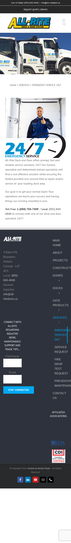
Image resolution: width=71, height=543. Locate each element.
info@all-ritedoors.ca (50, 2)
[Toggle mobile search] (64, 24)
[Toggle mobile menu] (64, 20)
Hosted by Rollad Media (39, 468)
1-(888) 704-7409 (27, 209)
